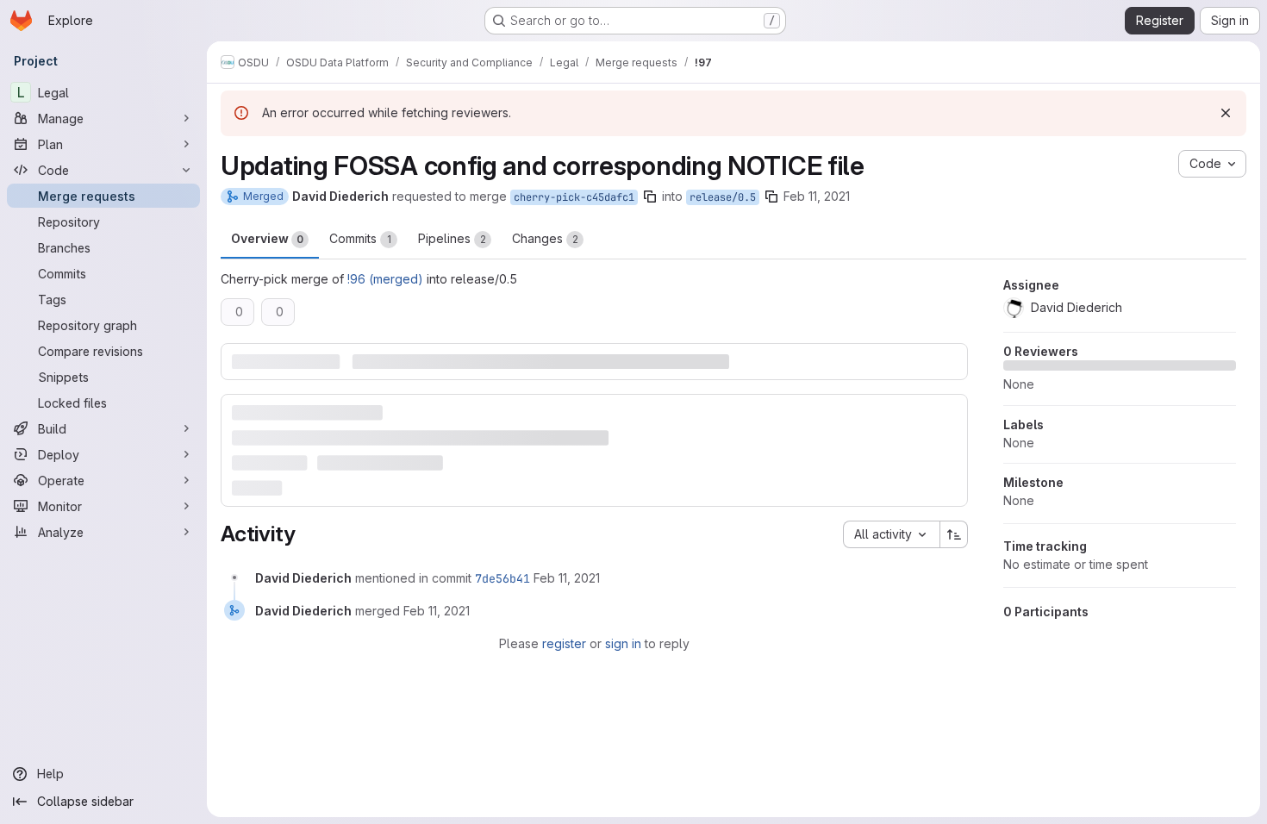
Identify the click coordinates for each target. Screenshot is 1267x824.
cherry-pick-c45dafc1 (574, 197)
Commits (360, 238)
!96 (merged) (385, 279)
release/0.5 (723, 197)
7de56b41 (502, 578)
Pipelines (452, 238)
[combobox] (891, 534)
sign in (623, 643)
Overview (267, 238)
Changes (545, 238)
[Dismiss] (1225, 113)
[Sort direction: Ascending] (954, 534)
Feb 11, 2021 (816, 196)
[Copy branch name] (650, 196)
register (564, 643)
